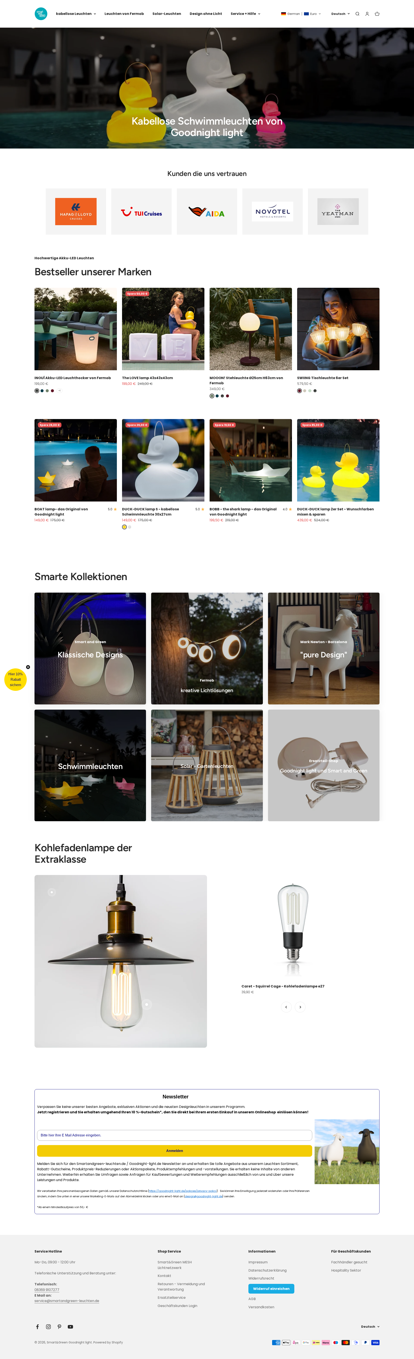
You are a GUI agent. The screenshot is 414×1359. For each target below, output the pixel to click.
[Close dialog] (286, 634)
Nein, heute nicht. (165, 719)
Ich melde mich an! (165, 707)
